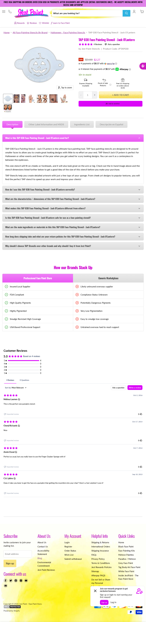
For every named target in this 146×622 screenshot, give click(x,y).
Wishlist (45, 23)
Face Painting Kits (126, 550)
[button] (110, 63)
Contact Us (42, 546)
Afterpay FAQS (98, 575)
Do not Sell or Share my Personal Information (100, 583)
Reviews (33, 23)
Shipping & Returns (100, 542)
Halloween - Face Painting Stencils (68, 32)
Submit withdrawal (73, 559)
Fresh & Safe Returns (104, 84)
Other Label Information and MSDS (46, 124)
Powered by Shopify (12, 611)
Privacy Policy (98, 559)
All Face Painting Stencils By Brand (30, 32)
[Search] (126, 13)
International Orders (100, 546)
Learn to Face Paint (61, 23)
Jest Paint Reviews (46, 570)
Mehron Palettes (126, 554)
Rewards (21, 23)
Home (7, 32)
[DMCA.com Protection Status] (12, 608)
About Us (41, 542)
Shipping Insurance (100, 550)
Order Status (70, 550)
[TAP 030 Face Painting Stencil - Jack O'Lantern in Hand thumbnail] (63, 98)
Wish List (68, 554)
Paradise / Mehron (127, 559)
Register (68, 546)
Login (67, 542)
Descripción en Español (111, 124)
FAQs (94, 554)
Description (12, 124)
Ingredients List (82, 124)
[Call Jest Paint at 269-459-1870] (10, 11)
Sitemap (95, 571)
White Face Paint (126, 571)
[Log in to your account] (134, 11)
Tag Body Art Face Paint (129, 567)
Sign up (10, 563)
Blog (39, 558)
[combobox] (87, 13)
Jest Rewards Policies (101, 567)
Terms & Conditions (100, 563)
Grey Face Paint (125, 563)
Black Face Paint (125, 546)
